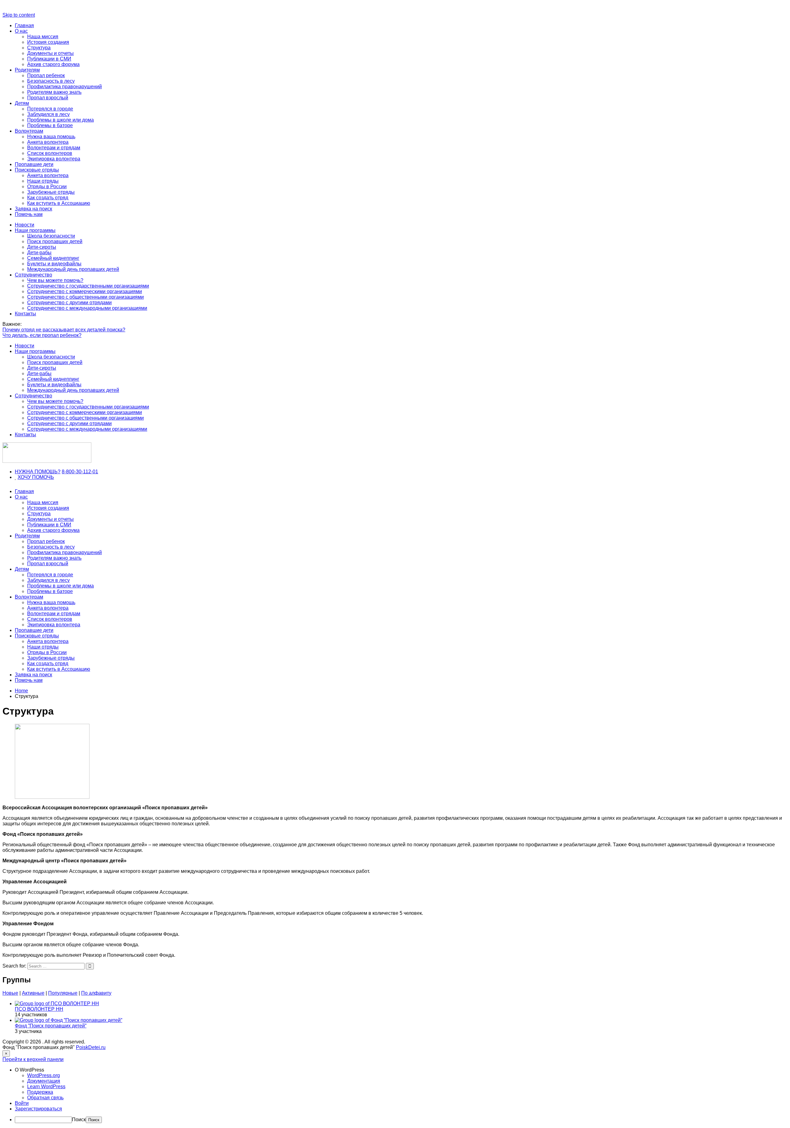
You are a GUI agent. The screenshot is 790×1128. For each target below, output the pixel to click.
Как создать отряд (47, 197)
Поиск (79, 1119)
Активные (33, 993)
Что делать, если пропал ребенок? (41, 335)
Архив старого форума (53, 64)
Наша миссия (42, 36)
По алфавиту (96, 993)
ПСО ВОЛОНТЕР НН (39, 1009)
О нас (21, 31)
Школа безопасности (51, 235)
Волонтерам (29, 131)
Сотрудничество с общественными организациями (85, 297)
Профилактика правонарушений (64, 86)
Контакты (25, 313)
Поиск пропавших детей (54, 241)
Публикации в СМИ (49, 58)
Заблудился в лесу (48, 114)
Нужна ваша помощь (51, 136)
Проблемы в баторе (50, 125)
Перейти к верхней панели (33, 1059)
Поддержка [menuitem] (40, 1092)
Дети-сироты (41, 247)
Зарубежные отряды (51, 192)
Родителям (27, 70)
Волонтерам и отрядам (53, 147)
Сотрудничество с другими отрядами (69, 302)
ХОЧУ (25, 477)
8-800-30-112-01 (80, 471)
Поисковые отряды (37, 169)
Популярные (62, 993)
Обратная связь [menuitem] (45, 1097)
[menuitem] (401, 1070)
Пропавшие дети (34, 164)
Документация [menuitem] (43, 1081)
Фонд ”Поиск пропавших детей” (50, 1025)
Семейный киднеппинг (53, 258)
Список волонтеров (49, 153)
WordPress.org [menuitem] (43, 1075)
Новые (10, 993)
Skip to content (18, 15)
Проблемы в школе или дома (60, 119)
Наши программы (35, 230)
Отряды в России (47, 186)
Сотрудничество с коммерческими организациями (84, 291)
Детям (22, 103)
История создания (48, 42)
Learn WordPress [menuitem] (46, 1086)
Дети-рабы (39, 252)
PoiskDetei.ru (91, 1047)
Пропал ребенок (46, 75)
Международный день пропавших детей (73, 269)
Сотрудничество (33, 274)
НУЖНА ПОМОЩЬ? (37, 471)
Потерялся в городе (50, 108)
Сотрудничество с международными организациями (87, 308)
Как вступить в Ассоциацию (58, 203)
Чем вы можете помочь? (55, 280)
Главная (24, 25)
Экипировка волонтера (53, 158)
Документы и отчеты (50, 53)
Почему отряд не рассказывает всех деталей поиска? (63, 329)
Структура (39, 47)
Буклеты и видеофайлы (54, 263)
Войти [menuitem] (22, 1103)
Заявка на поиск (33, 208)
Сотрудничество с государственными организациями (88, 285)
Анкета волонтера (48, 142)
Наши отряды (43, 181)
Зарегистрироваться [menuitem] (38, 1108)
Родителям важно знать (54, 92)
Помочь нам (29, 214)
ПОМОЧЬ (43, 477)
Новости (24, 224)
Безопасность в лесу (51, 81)
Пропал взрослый (47, 97)
